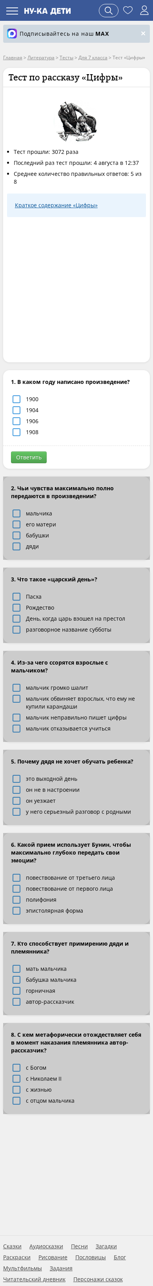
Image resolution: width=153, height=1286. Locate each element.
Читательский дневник (34, 1279)
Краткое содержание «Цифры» (56, 205)
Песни (79, 1246)
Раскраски (17, 1257)
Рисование (52, 1257)
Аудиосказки (46, 1246)
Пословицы (90, 1257)
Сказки (12, 1246)
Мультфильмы (22, 1268)
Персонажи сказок (98, 1279)
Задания (61, 1268)
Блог (120, 1257)
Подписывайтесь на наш (64, 33)
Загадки (106, 1246)
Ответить (29, 457)
